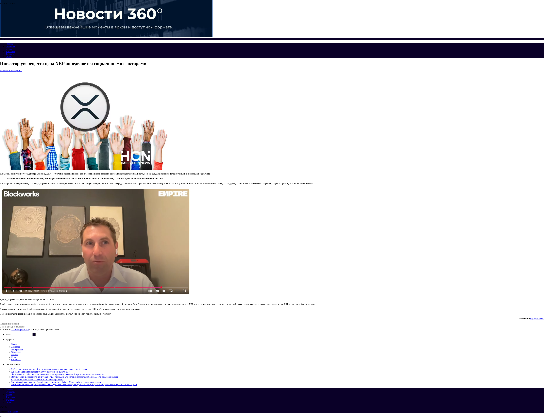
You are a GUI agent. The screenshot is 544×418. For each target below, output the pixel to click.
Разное (3, 70)
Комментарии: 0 (14, 70)
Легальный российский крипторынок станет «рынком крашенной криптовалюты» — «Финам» (57, 374)
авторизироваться (20, 329)
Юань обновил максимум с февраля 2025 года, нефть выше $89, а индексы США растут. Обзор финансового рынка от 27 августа (74, 384)
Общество (10, 46)
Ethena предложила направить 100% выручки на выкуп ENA (40, 372)
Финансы (10, 51)
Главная (9, 44)
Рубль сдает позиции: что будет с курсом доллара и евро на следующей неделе (49, 369)
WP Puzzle (13, 411)
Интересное (17, 349)
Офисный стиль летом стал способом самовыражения (37, 379)
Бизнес (9, 49)
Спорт (9, 56)
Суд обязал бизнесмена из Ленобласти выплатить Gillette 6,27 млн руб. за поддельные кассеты (57, 382)
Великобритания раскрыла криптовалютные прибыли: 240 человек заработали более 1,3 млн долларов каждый (65, 377)
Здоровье (10, 54)
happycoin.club (537, 318)
